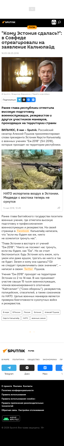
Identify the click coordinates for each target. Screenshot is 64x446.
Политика (18, 359)
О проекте (7, 386)
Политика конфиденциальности (18, 390)
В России (16, 312)
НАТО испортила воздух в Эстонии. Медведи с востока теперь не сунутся (31, 197)
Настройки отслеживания (31, 410)
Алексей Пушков (52, 312)
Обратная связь (9, 410)
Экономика (50, 359)
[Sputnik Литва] (9, 23)
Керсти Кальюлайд (11, 318)
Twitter (28, 269)
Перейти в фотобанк (41, 94)
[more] (59, 208)
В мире (6, 312)
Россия (27, 312)
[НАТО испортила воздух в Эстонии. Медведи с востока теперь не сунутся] (32, 169)
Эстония (37, 312)
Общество (33, 359)
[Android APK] (11, 418)
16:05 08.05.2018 (10, 53)
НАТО (25, 318)
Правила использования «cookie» (18, 398)
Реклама (17, 386)
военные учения (39, 318)
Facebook (23, 231)
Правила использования (14, 394)
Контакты (27, 386)
